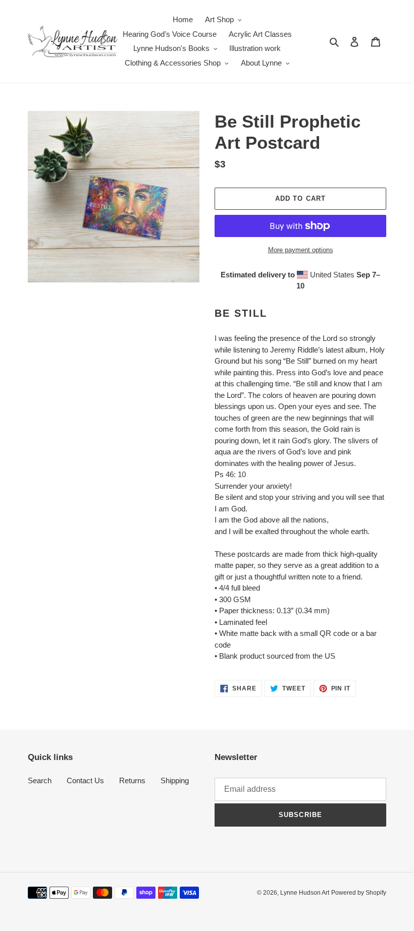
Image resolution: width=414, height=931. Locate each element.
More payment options (300, 250)
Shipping (175, 780)
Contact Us (85, 780)
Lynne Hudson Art (304, 892)
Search (39, 780)
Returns (132, 780)
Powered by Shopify (358, 892)
